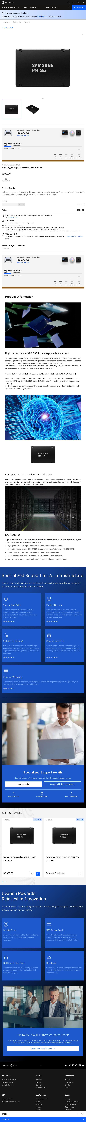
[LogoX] (69, 1065)
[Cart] (78, 2)
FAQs (67, 1088)
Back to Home (9, 28)
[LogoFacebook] (73, 1065)
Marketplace (9, 2)
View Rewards (21, 136)
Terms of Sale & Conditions (75, 236)
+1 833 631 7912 (13, 217)
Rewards (39, 1104)
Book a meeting (24, 784)
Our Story (39, 1085)
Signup (44, 16)
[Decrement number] (19, 204)
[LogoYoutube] (66, 1065)
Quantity (4, 201)
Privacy (67, 1099)
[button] (68, 2)
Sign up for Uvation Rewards (41, 1048)
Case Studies (69, 1082)
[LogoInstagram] (76, 1065)
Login (39, 16)
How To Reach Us (41, 1099)
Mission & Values (41, 1088)
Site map (68, 1110)
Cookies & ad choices (72, 1102)
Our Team (39, 1082)
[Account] (83, 2)
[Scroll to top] (41, 1065)
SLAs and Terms (70, 1104)
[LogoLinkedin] (79, 1065)
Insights (68, 1079)
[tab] (6, 22)
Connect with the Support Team (62, 784)
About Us (39, 1079)
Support (38, 1102)
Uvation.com (80, 7)
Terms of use (69, 1107)
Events (67, 1085)
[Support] (68, 7)
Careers (38, 1110)
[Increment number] (23, 204)
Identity (38, 1107)
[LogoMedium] (83, 1065)
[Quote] (73, 2)
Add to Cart (6, 1119)
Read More (7, 621)
